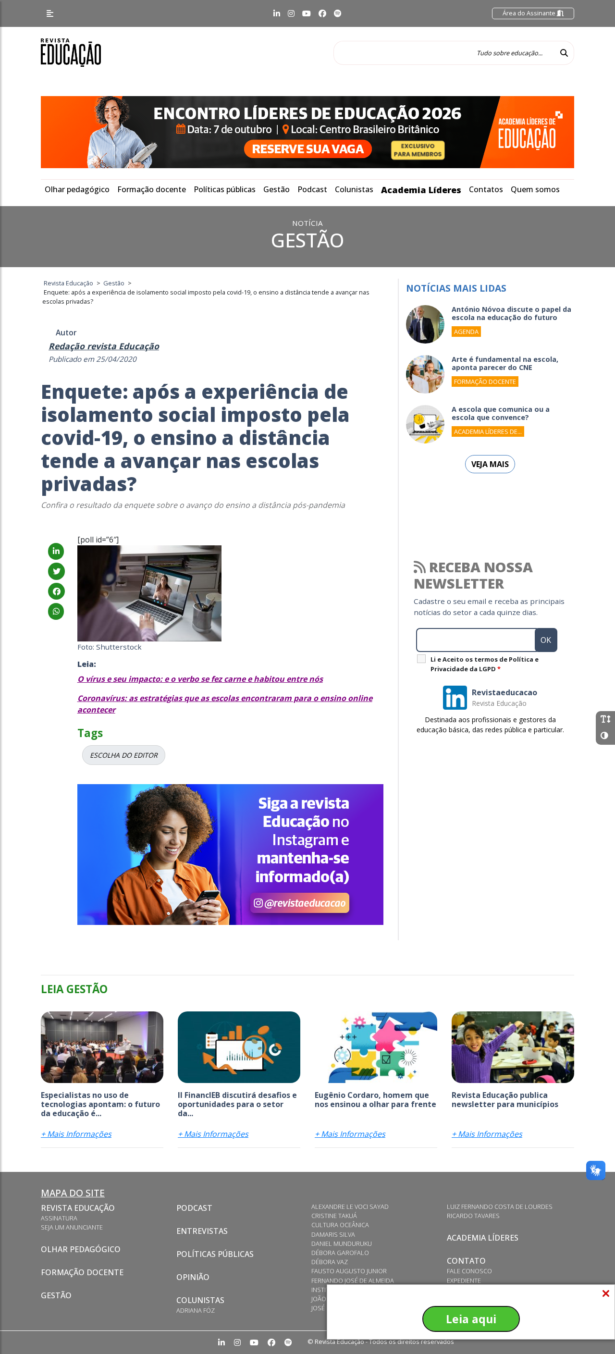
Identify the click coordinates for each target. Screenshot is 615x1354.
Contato (466, 1261)
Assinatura (59, 1218)
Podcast (312, 189)
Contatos (486, 189)
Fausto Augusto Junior (349, 1271)
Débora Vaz (329, 1261)
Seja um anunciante (72, 1227)
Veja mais (490, 464)
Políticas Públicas (215, 1254)
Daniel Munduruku (341, 1243)
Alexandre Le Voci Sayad (350, 1206)
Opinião (192, 1277)
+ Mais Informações (76, 1134)
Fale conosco (469, 1271)
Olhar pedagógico (77, 189)
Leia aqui (471, 1319)
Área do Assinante (530, 13)
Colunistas (354, 189)
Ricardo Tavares (473, 1215)
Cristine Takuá (334, 1215)
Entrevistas (202, 1231)
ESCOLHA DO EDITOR (124, 755)
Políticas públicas (225, 189)
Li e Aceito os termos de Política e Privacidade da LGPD (484, 664)
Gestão (276, 189)
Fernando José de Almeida (352, 1280)
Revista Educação (78, 1208)
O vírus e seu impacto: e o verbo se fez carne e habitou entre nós (200, 679)
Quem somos (535, 189)
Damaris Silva (333, 1234)
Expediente (464, 1280)
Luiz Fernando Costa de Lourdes (500, 1206)
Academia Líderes (421, 190)
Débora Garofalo (340, 1252)
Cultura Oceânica (340, 1224)
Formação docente (151, 189)
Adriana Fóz (195, 1310)
